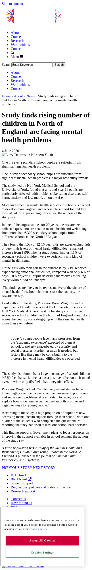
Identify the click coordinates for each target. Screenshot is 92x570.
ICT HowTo (19, 475)
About (15, 33)
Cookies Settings (42, 552)
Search (6, 64)
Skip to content (12, 4)
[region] (42, 536)
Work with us (20, 45)
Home (6, 96)
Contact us (18, 499)
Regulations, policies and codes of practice (41, 487)
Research (17, 41)
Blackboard (19, 479)
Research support (23, 491)
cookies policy (38, 529)
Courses (16, 37)
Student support (22, 483)
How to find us (21, 503)
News (30, 96)
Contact (16, 49)
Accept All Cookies (42, 540)
